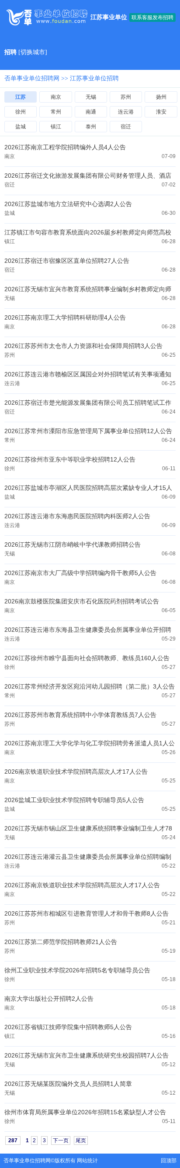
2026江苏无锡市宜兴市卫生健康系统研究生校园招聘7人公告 (86, 1055)
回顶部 (169, 1161)
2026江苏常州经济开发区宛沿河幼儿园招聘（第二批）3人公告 (89, 686)
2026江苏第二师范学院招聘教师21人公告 (60, 941)
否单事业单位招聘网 (31, 78)
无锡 (91, 97)
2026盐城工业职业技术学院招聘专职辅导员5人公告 (74, 799)
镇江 (56, 127)
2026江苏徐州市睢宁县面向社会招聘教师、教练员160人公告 (87, 658)
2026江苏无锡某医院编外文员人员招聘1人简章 (68, 1083)
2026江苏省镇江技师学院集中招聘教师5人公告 (68, 1026)
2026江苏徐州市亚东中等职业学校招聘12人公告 (69, 459)
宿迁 (126, 127)
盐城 (20, 127)
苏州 (126, 97)
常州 (56, 112)
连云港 (126, 112)
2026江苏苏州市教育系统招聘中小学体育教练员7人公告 (80, 714)
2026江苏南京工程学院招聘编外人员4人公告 (65, 147)
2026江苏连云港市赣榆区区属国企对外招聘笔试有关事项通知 (87, 374)
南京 (56, 97)
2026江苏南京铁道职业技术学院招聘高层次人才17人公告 (82, 885)
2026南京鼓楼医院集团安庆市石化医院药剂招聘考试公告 (81, 601)
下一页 (61, 1140)
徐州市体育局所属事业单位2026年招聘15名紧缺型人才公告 (85, 1112)
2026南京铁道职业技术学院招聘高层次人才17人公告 (76, 771)
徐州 (20, 112)
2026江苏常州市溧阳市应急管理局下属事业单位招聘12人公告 (88, 430)
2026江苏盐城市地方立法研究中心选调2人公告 (68, 203)
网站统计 (87, 1161)
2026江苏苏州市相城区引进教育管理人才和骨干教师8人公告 (86, 913)
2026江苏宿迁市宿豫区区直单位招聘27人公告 (66, 260)
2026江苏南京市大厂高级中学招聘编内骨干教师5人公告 (80, 572)
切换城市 (33, 52)
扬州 (161, 97)
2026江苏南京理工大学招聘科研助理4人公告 (65, 317)
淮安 (161, 112)
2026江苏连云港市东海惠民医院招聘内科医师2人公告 (77, 516)
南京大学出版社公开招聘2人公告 (48, 998)
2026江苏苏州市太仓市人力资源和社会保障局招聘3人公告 (83, 345)
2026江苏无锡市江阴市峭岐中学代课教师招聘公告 (72, 544)
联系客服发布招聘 (152, 17)
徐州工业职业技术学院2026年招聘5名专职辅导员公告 (77, 970)
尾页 (81, 1140)
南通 (91, 112)
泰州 (91, 127)
